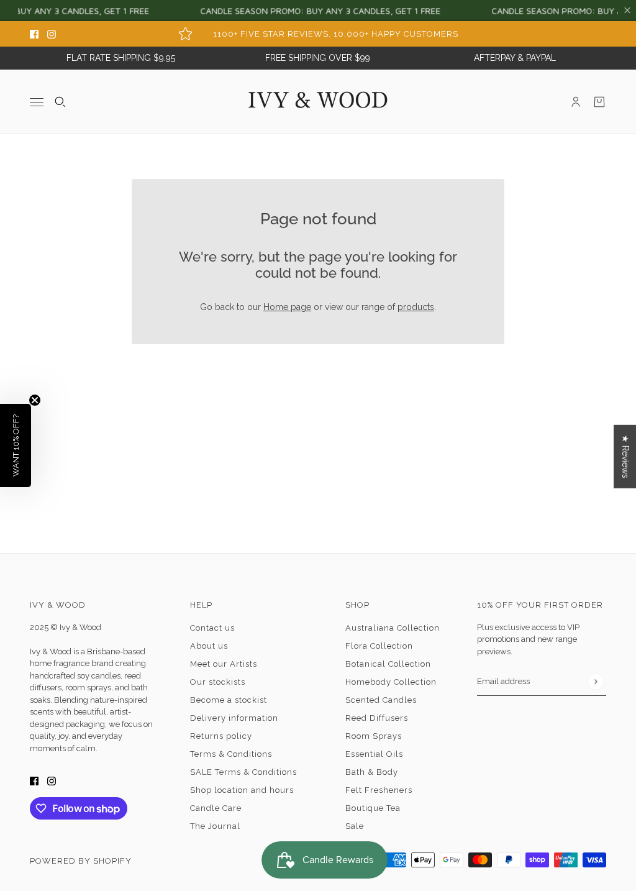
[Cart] (599, 102)
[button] (15, 445)
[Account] (576, 102)
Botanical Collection (388, 664)
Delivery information (234, 718)
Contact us (212, 628)
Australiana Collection (392, 628)
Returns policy (221, 736)
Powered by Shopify (81, 861)
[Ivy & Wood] (318, 101)
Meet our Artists (223, 664)
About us (209, 646)
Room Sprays (373, 736)
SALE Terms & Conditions (243, 772)
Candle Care (216, 808)
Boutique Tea (373, 808)
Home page (287, 307)
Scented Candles (381, 700)
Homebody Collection (391, 682)
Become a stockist (228, 700)
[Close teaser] (35, 400)
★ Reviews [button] (625, 456)
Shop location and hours (242, 790)
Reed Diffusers (376, 718)
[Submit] (595, 681)
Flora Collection (379, 646)
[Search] (60, 102)
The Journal (215, 826)
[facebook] (34, 33)
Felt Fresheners (378, 790)
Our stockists (217, 682)
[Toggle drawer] (36, 102)
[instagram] (51, 33)
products (416, 307)
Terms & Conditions (231, 754)
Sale (354, 826)
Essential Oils (374, 754)
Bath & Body (371, 772)
